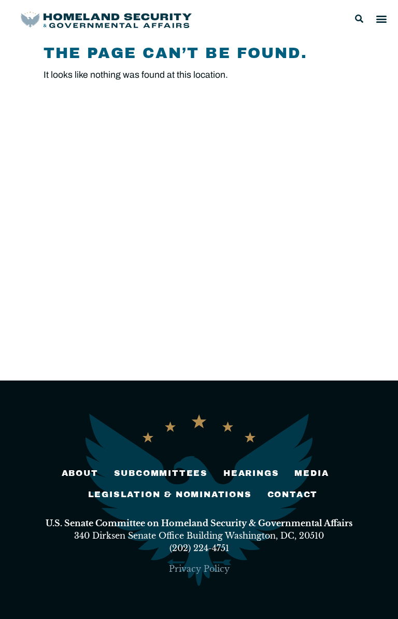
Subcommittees (161, 473)
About (80, 473)
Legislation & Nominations (170, 494)
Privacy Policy (199, 569)
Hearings (251, 473)
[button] (359, 18)
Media (311, 473)
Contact (292, 494)
